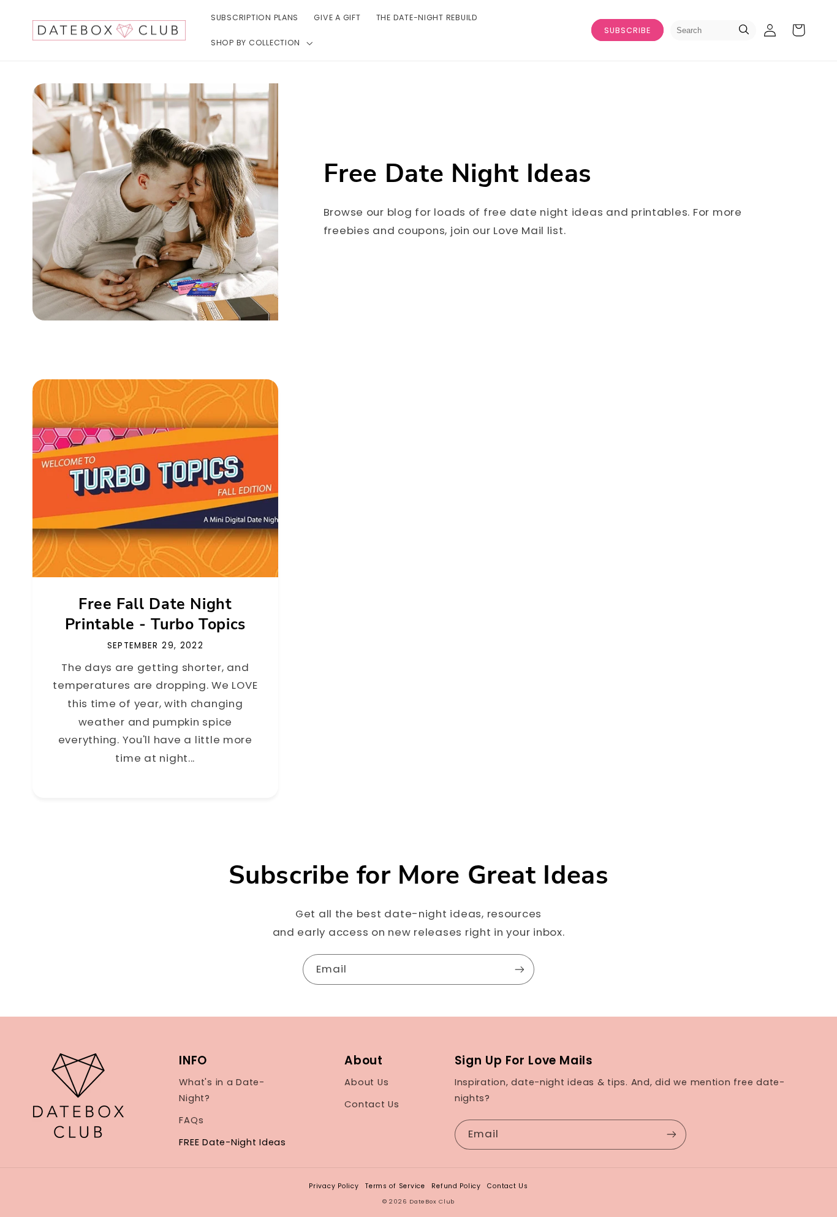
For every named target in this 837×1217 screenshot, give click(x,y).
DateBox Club (432, 1201)
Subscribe (627, 30)
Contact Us (371, 1104)
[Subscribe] (520, 969)
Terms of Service (395, 1186)
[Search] (744, 30)
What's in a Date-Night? (222, 1090)
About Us (366, 1082)
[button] (260, 42)
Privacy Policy (333, 1186)
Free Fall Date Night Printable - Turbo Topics (155, 614)
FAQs (191, 1120)
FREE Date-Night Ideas (232, 1142)
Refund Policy (456, 1186)
